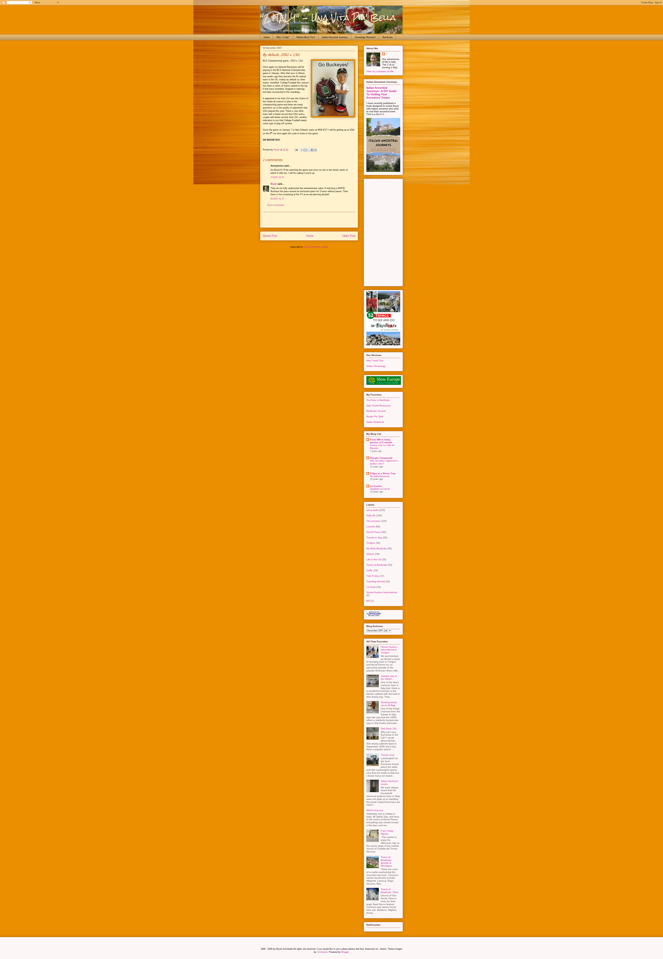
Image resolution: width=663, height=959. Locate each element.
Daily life (371, 515)
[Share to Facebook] (312, 150)
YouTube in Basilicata (378, 400)
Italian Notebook (375, 422)
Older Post (348, 235)
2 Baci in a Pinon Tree (383, 473)
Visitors (370, 554)
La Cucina (376, 486)
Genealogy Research (365, 37)
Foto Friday (372, 576)
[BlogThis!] (305, 150)
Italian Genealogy (376, 366)
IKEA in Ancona (374, 810)
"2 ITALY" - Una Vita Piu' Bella (328, 17)
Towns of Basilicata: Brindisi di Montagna (386, 861)
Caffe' (369, 570)
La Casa (371, 587)
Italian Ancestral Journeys (335, 37)
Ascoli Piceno (373, 532)
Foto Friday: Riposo (387, 832)
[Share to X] (309, 150)
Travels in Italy (374, 537)
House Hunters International (381, 592)
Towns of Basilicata (376, 564)
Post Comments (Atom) (316, 247)
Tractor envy (387, 754)
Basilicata (387, 37)
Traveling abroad (375, 581)
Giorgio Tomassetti (381, 458)
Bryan (274, 184)
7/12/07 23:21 (277, 177)
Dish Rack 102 (389, 728)
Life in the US (373, 559)
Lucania (370, 526)
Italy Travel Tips (374, 360)
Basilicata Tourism (376, 411)
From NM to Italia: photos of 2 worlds (381, 441)
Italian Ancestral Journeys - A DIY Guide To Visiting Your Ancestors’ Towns (381, 92)
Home (267, 37)
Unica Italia (372, 510)
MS (368, 600)
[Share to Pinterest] (315, 150)
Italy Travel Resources (378, 405)
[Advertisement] (309, 220)
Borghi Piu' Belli (374, 416)
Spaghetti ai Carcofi (380, 489)
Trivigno (370, 543)
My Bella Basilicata (379, 476)
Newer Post (270, 235)
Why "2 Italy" (283, 37)
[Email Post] (296, 149)
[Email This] (302, 150)
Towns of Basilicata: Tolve (389, 891)
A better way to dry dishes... (389, 677)
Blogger (345, 952)
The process (373, 521)
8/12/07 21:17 (277, 198)
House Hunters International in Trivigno (389, 649)
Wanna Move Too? (305, 37)
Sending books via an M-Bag (389, 704)
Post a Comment (275, 205)
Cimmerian (322, 952)
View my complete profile (380, 71)
